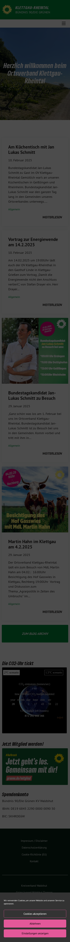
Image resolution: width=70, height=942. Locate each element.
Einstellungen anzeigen (35, 933)
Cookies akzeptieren (35, 913)
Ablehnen (35, 923)
